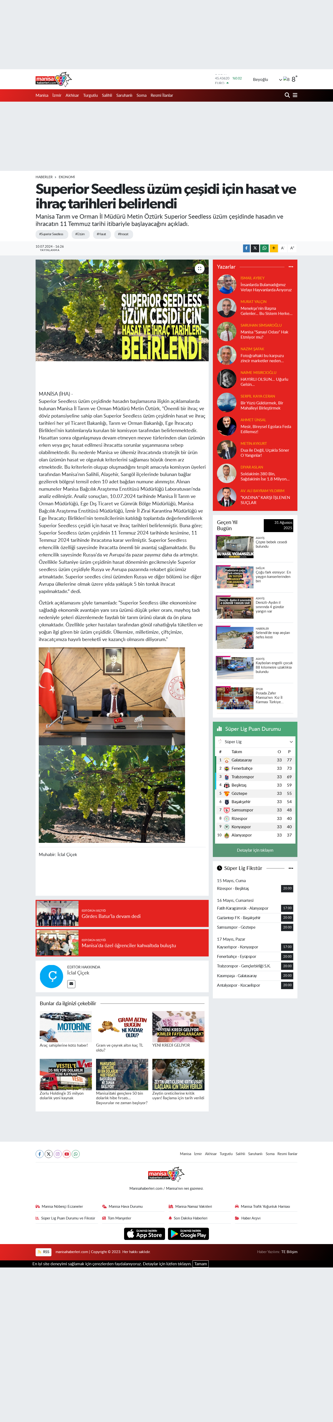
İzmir (56, 95)
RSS (45, 1252)
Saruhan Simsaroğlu (261, 325)
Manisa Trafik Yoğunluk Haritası (265, 1206)
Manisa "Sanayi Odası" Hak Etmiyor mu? (264, 334)
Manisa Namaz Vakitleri (193, 1206)
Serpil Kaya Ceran (258, 396)
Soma (142, 95)
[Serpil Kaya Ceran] (226, 402)
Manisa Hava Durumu (126, 1206)
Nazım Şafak (252, 349)
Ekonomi (67, 177)
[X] (49, 1154)
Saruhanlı (124, 95)
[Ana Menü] (294, 95)
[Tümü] (291, 267)
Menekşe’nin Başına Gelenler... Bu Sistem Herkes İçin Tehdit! (266, 311)
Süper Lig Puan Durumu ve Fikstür (68, 1218)
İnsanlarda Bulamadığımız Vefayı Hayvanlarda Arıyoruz (266, 287)
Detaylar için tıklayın (255, 850)
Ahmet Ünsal (253, 420)
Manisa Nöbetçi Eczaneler (62, 1206)
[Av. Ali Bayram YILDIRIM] (226, 497)
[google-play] (188, 1233)
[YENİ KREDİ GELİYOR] (178, 1026)
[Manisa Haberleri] (54, 79)
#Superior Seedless (51, 234)
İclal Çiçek (78, 973)
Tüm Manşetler (119, 1218)
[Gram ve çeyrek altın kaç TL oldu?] (122, 1026)
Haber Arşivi (251, 1218)
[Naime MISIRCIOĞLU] (226, 378)
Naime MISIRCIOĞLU (258, 373)
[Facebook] (40, 1154)
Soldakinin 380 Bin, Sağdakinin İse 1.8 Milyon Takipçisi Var (263, 477)
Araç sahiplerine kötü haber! (64, 1045)
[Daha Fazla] (274, 248)
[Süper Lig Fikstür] (291, 868)
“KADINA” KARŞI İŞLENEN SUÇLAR (265, 500)
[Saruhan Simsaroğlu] (226, 331)
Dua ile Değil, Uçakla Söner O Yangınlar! (265, 453)
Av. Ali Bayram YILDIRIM (262, 491)
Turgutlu (90, 95)
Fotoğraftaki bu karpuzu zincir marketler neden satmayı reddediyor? (262, 359)
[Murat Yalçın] (226, 307)
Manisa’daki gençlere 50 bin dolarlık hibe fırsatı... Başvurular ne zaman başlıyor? (121, 1098)
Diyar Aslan (252, 467)
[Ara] (288, 95)
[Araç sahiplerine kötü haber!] (66, 1026)
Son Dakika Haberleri (190, 1218)
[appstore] (145, 1233)
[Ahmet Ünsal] (226, 426)
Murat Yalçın (253, 302)
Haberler (44, 177)
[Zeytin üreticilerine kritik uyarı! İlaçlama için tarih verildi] (178, 1074)
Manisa (42, 95)
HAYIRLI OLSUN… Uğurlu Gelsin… (264, 382)
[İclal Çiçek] (51, 976)
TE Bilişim (289, 1252)
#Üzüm (80, 234)
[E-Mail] (71, 984)
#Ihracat (123, 234)
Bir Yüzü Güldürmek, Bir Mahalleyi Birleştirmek (262, 405)
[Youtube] (67, 1154)
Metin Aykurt (254, 444)
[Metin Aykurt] (226, 449)
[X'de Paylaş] (255, 248)
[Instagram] (58, 1154)
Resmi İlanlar (162, 95)
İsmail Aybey (252, 278)
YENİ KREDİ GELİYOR (171, 1045)
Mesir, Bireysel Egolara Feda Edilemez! (266, 429)
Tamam (200, 1264)
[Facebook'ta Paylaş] (246, 248)
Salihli (107, 95)
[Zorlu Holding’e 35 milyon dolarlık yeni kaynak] (66, 1074)
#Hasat (101, 234)
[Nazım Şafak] (226, 355)
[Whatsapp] (76, 1154)
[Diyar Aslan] (226, 473)
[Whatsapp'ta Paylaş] (264, 248)
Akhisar (72, 95)
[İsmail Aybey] (226, 284)
